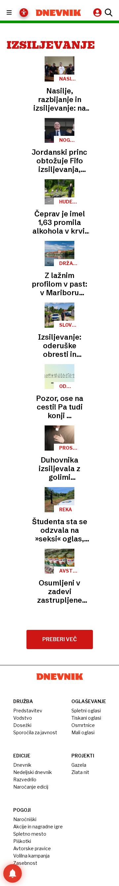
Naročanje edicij (30, 787)
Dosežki (22, 725)
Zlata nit (80, 772)
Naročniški (24, 819)
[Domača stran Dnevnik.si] (58, 13)
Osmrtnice (83, 725)
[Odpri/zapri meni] (15, 12)
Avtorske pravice (32, 848)
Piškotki (22, 841)
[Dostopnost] (24, 12)
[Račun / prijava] (98, 12)
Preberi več (59, 639)
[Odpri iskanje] (107, 13)
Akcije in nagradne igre (38, 826)
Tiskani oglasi (86, 718)
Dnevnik (22, 765)
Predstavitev (27, 710)
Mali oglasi (83, 732)
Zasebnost (25, 863)
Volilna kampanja (31, 855)
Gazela (78, 765)
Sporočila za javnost (35, 732)
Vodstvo (22, 718)
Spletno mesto (29, 834)
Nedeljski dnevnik (32, 772)
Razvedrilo (24, 779)
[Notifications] (12, 873)
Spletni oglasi (86, 710)
